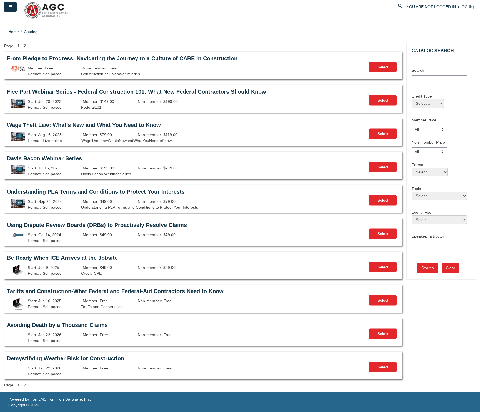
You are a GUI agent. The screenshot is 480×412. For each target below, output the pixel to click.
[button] (400, 7)
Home (13, 31)
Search (418, 70)
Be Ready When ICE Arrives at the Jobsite (62, 258)
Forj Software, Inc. (74, 399)
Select (383, 67)
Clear (450, 268)
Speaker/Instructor (428, 236)
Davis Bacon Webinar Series (44, 158)
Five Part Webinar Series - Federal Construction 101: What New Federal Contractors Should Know (136, 92)
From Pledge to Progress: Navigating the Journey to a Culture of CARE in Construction (122, 58)
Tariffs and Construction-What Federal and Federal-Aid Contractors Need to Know (115, 291)
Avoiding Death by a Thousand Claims (57, 325)
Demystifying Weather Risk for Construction (65, 358)
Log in (466, 6)
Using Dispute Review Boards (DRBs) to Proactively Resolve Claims (97, 225)
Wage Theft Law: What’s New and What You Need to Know (84, 125)
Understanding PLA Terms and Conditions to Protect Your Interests (96, 192)
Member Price (424, 120)
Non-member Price (428, 142)
